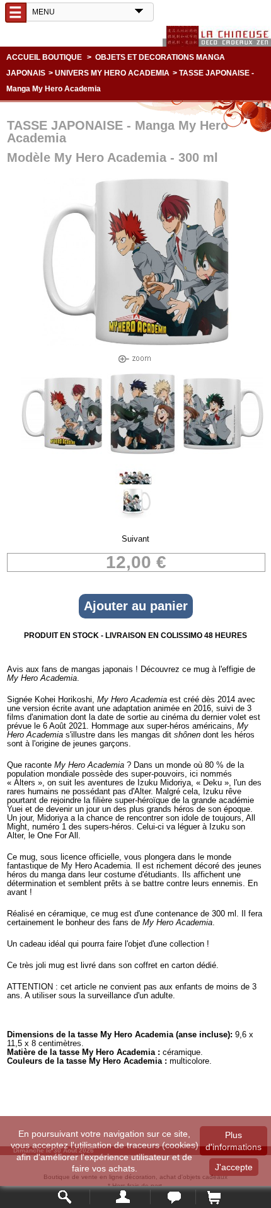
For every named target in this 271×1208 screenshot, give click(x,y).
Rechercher (65, 1197)
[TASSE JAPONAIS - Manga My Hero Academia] (61, 451)
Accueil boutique (44, 57)
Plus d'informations (233, 1140)
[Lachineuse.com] (217, 36)
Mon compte (120, 1197)
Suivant (135, 539)
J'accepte (234, 1167)
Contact (173, 1197)
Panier (213, 1197)
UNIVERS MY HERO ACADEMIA (112, 73)
